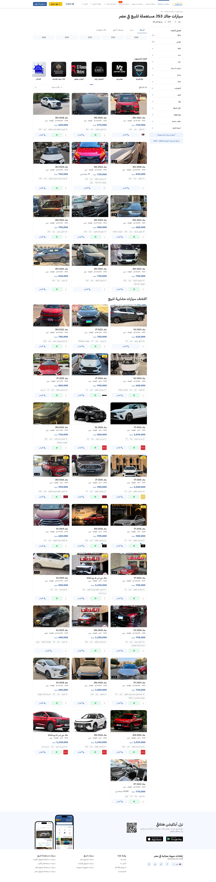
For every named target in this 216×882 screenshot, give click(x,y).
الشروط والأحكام (120, 867)
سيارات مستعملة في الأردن (47, 863)
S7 (116, 694)
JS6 (86, 642)
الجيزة (63, 280)
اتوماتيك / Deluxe (62, 443)
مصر (177, 864)
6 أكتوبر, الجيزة (61, 232)
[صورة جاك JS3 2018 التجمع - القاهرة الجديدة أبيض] (51, 104)
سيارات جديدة (150, 4)
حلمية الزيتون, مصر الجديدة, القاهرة (133, 694)
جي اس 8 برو (102, 593)
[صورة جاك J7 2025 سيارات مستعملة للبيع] (128, 466)
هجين (37, 642)
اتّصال (124, 134)
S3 (127, 341)
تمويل (91, 183)
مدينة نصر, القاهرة (99, 179)
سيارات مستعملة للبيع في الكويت (44, 859)
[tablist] (90, 30)
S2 (131, 390)
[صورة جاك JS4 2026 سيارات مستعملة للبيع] (90, 515)
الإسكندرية (62, 590)
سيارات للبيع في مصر (87, 859)
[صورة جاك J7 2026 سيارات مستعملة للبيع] (128, 413)
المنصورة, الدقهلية (137, 280)
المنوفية (140, 179)
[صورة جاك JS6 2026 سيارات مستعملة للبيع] (90, 721)
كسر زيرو (43, 390)
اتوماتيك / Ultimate (83, 341)
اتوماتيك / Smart (117, 232)
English (69, 4)
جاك (135, 129)
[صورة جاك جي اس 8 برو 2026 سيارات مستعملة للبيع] (51, 721)
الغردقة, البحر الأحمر (59, 439)
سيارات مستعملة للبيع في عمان (45, 871)
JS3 (130, 129)
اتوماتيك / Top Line (100, 183)
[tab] (142, 30)
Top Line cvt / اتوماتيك (138, 645)
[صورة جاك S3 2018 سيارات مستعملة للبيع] (51, 669)
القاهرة (140, 129)
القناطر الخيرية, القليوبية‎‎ (59, 540)
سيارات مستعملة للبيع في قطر (45, 867)
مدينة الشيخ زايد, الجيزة (59, 341)
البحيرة (102, 341)
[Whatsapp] (95, 135)
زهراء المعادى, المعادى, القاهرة (57, 179)
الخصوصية (122, 871)
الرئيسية (123, 859)
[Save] (114, 96)
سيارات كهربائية (124, 4)
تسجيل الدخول (39, 4)
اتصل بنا (123, 863)
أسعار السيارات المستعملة (166, 135)
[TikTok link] (161, 864)
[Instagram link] (149, 864)
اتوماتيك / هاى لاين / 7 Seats (136, 698)
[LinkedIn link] (155, 864)
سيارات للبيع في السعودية (85, 867)
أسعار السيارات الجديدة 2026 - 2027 (166, 141)
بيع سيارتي (54, 4)
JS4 (45, 341)
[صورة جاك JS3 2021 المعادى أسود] (90, 255)
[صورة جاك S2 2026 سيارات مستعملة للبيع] (90, 413)
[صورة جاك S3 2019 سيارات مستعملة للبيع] (128, 315)
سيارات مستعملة (164, 4)
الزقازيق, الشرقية (138, 232)
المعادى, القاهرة (100, 129)
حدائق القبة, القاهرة (99, 232)
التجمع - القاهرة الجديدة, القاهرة (57, 129)
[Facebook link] (167, 864)
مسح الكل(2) (157, 22)
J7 (92, 341)
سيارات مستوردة (137, 4)
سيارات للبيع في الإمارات (86, 863)
